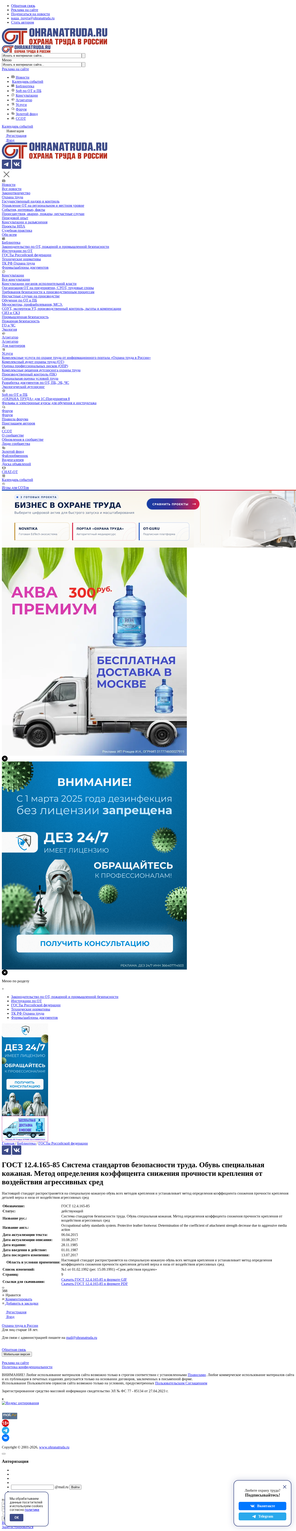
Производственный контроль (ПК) (29, 374)
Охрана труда (12, 197)
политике (32, 1510)
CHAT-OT (10, 472)
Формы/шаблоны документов (25, 267)
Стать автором (22, 22)
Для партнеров (13, 346)
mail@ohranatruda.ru (81, 1338)
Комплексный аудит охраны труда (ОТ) (33, 362)
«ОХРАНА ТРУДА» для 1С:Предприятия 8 (36, 399)
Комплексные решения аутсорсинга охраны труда (41, 370)
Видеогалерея (13, 460)
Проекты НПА (13, 226)
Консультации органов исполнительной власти (39, 284)
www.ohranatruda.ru (54, 1447)
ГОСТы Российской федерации (26, 255)
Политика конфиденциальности (27, 1367)
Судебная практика (17, 230)
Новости (22, 77)
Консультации (27, 95)
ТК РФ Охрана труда (18, 263)
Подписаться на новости (30, 14)
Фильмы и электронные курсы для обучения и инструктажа (49, 403)
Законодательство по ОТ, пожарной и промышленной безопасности (55, 247)
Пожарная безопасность (21, 321)
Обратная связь (23, 6)
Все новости (12, 189)
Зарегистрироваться (17, 1527)
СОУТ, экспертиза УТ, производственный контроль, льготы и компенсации (61, 309)
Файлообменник (15, 456)
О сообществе (13, 435)
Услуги (21, 105)
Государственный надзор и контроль (30, 201)
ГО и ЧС (8, 325)
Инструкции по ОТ (17, 251)
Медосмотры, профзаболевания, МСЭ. (32, 304)
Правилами (197, 1375)
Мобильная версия (17, 1354)
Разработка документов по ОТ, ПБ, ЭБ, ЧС (35, 383)
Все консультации (16, 279)
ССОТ (21, 118)
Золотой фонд (27, 114)
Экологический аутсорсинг (23, 387)
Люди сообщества (16, 444)
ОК (16, 1517)
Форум (21, 109)
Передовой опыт (15, 218)
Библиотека (25, 86)
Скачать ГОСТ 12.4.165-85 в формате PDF (94, 1284)
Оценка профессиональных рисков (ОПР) (35, 366)
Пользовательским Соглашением (181, 1383)
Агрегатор (24, 100)
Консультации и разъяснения (24, 222)
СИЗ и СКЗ (11, 313)
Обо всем (9, 235)
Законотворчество (16, 193)
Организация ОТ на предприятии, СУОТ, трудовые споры (48, 288)
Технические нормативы (21, 259)
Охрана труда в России (20, 1326)
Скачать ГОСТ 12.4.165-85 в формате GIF (94, 1279)
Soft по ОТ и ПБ (28, 91)
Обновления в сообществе (22, 439)
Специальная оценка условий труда (30, 378)
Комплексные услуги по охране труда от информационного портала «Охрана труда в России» (76, 358)
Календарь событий (27, 81)
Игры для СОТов (15, 488)
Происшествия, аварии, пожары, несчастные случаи (43, 214)
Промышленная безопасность (25, 317)
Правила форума (15, 419)
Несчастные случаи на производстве (31, 296)
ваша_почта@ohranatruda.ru (33, 18)
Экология (9, 329)
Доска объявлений (16, 464)
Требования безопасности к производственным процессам (48, 292)
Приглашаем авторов (18, 423)
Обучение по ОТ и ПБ (19, 300)
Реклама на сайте (24, 10)
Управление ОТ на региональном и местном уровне (43, 205)
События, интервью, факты (23, 210)
